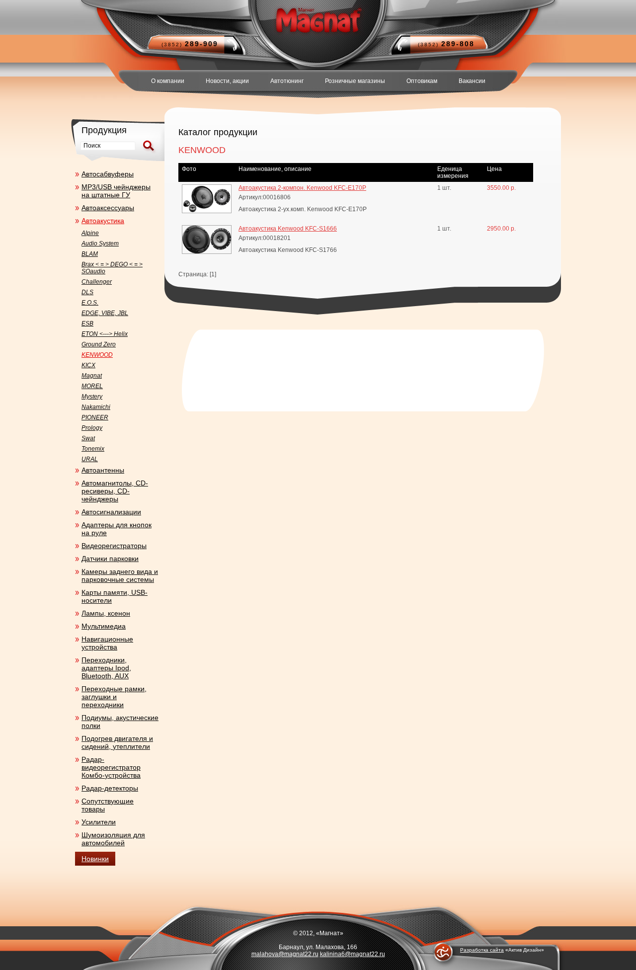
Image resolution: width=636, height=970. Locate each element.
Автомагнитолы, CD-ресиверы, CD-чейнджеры (114, 491)
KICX (88, 365)
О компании (167, 81)
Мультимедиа (103, 626)
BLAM (89, 253)
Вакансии (472, 81)
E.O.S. (89, 302)
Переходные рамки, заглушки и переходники (114, 697)
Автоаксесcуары (107, 208)
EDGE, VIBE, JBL (104, 313)
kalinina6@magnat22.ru (352, 954)
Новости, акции (227, 81)
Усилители (98, 822)
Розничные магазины (355, 81)
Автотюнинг (287, 81)
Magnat (91, 375)
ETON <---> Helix (104, 333)
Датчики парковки (110, 559)
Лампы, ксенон (105, 613)
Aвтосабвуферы (107, 174)
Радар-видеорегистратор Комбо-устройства (111, 767)
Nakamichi (95, 407)
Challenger (96, 281)
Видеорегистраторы (114, 546)
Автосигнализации (111, 512)
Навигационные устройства (107, 643)
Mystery (91, 396)
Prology (91, 427)
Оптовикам (421, 81)
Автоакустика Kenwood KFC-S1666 (287, 228)
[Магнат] (317, 20)
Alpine (90, 233)
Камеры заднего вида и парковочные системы (119, 575)
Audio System (100, 243)
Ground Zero (98, 344)
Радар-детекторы (109, 788)
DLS (87, 292)
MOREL (92, 386)
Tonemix (92, 448)
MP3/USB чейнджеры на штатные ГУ (116, 191)
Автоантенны (102, 470)
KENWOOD (97, 354)
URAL (89, 459)
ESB (87, 323)
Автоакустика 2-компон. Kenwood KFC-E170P (302, 187)
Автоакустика (102, 221)
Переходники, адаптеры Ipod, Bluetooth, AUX (106, 668)
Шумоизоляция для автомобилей (113, 839)
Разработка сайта (482, 950)
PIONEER (94, 417)
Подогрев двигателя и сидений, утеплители (117, 742)
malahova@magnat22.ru (284, 954)
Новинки (95, 859)
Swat (88, 438)
